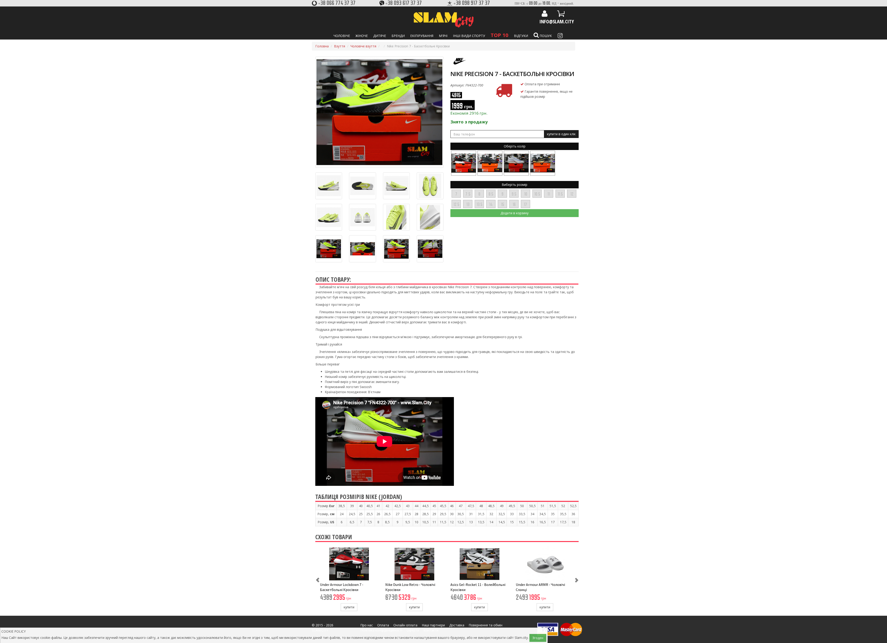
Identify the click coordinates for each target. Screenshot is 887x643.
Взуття (339, 46)
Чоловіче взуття (363, 46)
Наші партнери (433, 625)
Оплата (383, 625)
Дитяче (379, 36)
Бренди (398, 36)
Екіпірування (421, 36)
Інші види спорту (469, 36)
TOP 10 (499, 34)
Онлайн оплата (405, 625)
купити (349, 607)
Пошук (545, 36)
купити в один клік (561, 134)
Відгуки (521, 36)
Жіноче (361, 36)
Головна (322, 46)
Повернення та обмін (485, 625)
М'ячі (443, 36)
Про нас (366, 625)
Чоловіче (342, 36)
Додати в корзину (515, 213)
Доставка (456, 625)
